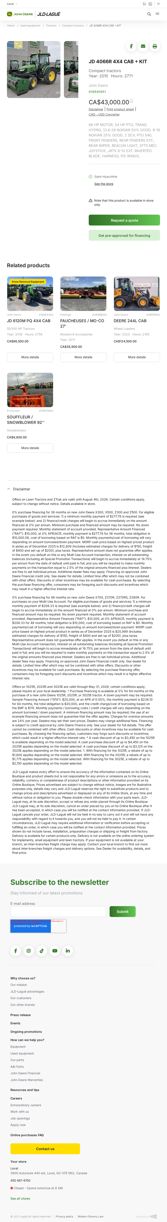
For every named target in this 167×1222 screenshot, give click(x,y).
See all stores (20, 1198)
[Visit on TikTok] (42, 951)
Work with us (19, 1111)
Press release (20, 1015)
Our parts (17, 1060)
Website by (143, 1216)
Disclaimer (96, 109)
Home (10, 25)
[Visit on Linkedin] (68, 951)
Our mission (18, 985)
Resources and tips (24, 1090)
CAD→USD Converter (104, 114)
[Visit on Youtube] (55, 951)
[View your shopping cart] (144, 3)
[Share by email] (143, 46)
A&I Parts (17, 1066)
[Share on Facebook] (131, 46)
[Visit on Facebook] (15, 951)
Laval (14, 1168)
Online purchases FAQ (27, 1135)
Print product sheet (120, 109)
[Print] (155, 46)
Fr (158, 3)
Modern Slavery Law (91, 1216)
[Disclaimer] (131, 103)
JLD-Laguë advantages (27, 991)
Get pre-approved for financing (124, 235)
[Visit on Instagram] (28, 951)
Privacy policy (64, 1216)
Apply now (18, 1125)
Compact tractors (73, 25)
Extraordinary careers (25, 1105)
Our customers (20, 998)
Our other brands (22, 1004)
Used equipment (30, 25)
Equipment (18, 1046)
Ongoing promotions (26, 1031)
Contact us (45, 1149)
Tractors (51, 25)
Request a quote (124, 220)
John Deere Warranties (26, 1080)
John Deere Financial (25, 1073)
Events (15, 1023)
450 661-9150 (20, 1180)
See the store (103, 184)
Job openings (20, 1118)
